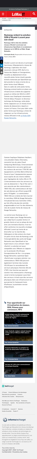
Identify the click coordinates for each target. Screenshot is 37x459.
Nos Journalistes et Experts (23, 402)
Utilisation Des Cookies (8, 396)
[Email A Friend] (1, 72)
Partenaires (24, 400)
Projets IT (15, 411)
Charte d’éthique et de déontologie (17, 392)
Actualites (8, 30)
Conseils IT (14, 409)
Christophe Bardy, (9, 54)
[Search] (34, 14)
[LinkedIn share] (1, 65)
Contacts (20, 394)
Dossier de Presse (7, 405)
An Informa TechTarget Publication (18, 9)
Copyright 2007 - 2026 (9, 450)
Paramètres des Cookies (20, 452)
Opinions (20, 409)
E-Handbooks (5, 409)
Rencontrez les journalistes (9, 394)
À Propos (4, 392)
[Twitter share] (1, 62)
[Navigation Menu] (3, 14)
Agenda (12, 402)
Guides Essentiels (7, 411)
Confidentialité (6, 452)
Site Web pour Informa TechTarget (11, 400)
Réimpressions (20, 396)
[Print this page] (1, 69)
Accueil (4, 18)
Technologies (5, 402)
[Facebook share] (1, 58)
